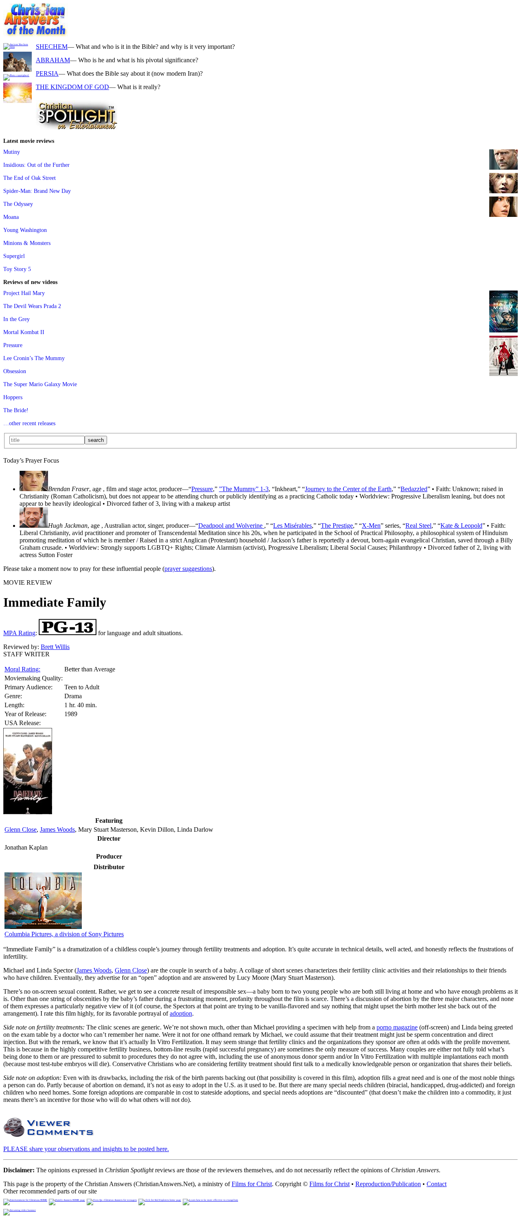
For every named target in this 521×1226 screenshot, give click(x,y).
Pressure (12, 345)
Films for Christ (252, 1183)
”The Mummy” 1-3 (244, 488)
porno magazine (397, 1027)
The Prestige (337, 525)
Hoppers (12, 397)
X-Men (371, 525)
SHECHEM (52, 46)
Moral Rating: (22, 669)
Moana (11, 217)
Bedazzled (414, 488)
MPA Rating (19, 632)
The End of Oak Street (29, 178)
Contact (437, 1183)
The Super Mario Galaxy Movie (40, 384)
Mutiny (11, 152)
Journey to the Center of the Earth (348, 488)
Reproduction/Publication (388, 1183)
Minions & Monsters (26, 243)
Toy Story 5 (17, 269)
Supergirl (14, 256)
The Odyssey (18, 204)
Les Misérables (292, 525)
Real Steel (418, 525)
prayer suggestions (188, 568)
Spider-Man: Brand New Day (37, 191)
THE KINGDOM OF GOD (72, 86)
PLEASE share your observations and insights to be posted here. (86, 1148)
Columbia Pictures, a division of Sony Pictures (64, 934)
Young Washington (25, 230)
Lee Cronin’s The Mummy (34, 358)
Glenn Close (20, 829)
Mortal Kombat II (23, 332)
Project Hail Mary (24, 293)
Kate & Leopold (461, 525)
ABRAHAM (53, 60)
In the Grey (16, 319)
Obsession (14, 371)
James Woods (57, 829)
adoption (181, 1013)
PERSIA (47, 73)
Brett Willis (55, 646)
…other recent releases (29, 423)
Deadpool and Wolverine (231, 525)
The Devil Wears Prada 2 (32, 306)
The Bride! (15, 410)
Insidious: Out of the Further (36, 165)
